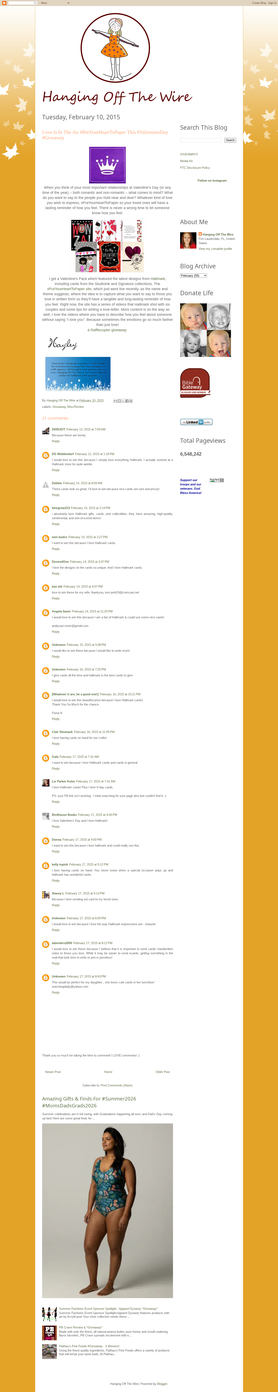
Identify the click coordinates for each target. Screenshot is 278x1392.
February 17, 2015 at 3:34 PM (97, 814)
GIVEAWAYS (189, 154)
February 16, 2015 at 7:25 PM (86, 669)
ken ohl (57, 586)
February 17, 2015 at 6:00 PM (86, 918)
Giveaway (59, 406)
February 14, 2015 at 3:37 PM (89, 561)
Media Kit (186, 161)
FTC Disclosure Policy (195, 167)
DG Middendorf (63, 454)
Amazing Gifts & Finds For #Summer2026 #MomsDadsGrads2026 (89, 1102)
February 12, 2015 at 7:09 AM (86, 429)
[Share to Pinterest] (131, 401)
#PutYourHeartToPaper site (69, 289)
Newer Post (53, 1072)
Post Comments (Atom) (116, 1085)
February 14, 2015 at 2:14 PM (90, 508)
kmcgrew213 (61, 508)
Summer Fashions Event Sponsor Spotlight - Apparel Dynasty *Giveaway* (108, 1308)
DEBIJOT (58, 429)
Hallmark (158, 279)
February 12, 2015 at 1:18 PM (94, 454)
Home (108, 1072)
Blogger (162, 1383)
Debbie (57, 483)
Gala (55, 756)
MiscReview (75, 406)
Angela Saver (61, 611)
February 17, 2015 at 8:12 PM (93, 943)
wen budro (59, 537)
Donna (56, 839)
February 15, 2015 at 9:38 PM (86, 644)
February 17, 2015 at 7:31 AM (79, 756)
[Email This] (115, 401)
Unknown (59, 644)
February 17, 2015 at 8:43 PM (86, 976)
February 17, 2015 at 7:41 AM (95, 781)
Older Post (163, 1072)
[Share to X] (123, 401)
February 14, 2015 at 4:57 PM (83, 586)
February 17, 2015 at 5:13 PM (85, 893)
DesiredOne (60, 561)
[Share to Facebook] (127, 401)
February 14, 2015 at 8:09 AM (82, 483)
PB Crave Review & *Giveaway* (80, 1327)
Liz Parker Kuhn (63, 781)
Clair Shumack (62, 732)
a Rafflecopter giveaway (107, 330)
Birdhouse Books (64, 814)
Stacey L (58, 893)
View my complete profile (215, 248)
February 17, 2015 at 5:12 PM (88, 864)
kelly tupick (60, 864)
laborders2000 (62, 943)
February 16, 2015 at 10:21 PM (120, 694)
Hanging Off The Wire (218, 234)
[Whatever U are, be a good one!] (75, 694)
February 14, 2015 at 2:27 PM (88, 537)
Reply (56, 441)
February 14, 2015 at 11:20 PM (92, 611)
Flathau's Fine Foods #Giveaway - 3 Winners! (89, 1346)
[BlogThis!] (119, 401)
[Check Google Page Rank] (217, 480)
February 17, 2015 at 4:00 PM (82, 839)
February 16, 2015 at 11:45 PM (94, 732)
